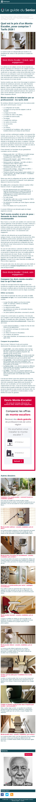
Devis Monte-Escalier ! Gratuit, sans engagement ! (18, 61)
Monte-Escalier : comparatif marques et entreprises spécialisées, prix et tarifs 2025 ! (15, 18)
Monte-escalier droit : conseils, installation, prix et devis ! (18, 734)
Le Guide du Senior (11, 16)
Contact (22, 800)
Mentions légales (16, 800)
